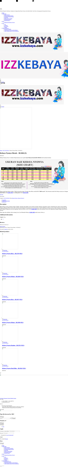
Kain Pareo (6, 17)
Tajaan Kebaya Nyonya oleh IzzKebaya (11, 30)
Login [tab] (3, 426)
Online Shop (4, 13)
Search (14, 418)
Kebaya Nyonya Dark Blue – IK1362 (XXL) (14, 368)
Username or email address (5, 431)
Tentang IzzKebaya (5, 28)
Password (2, 433)
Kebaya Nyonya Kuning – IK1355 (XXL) (13, 345)
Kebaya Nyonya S (21, 198)
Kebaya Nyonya (7, 14)
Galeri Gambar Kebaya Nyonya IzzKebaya (11, 31)
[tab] (35, 200)
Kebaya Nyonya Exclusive (8, 15)
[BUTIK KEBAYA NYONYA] (32, 104)
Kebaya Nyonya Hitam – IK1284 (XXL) (13, 276)
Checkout (5, 25)
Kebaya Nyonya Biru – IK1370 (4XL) (12, 253)
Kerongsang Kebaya (7, 19)
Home (3, 12)
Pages (3, 23)
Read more (5, 250)
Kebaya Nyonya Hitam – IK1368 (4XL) (12, 322)
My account (6, 26)
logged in (6, 229)
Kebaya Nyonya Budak (8, 18)
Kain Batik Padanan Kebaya (9, 16)
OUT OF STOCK (6, 150)
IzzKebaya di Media (7, 29)
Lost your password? (9, 435)
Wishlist (5, 27)
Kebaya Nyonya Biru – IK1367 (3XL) (12, 299)
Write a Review (2, 226)
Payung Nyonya (7, 20)
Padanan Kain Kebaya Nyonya (9, 22)
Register (6, 438)
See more (1, 194)
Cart (5, 24)
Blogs (3, 21)
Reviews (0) (4, 201)
